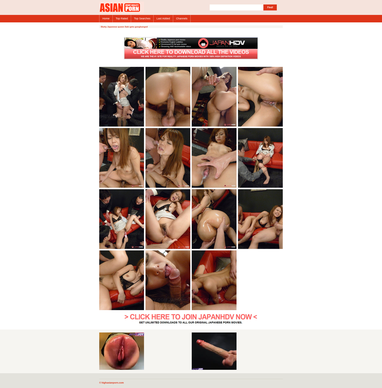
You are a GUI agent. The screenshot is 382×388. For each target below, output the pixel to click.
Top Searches (142, 18)
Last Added (163, 18)
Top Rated (122, 18)
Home (106, 18)
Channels (181, 18)
